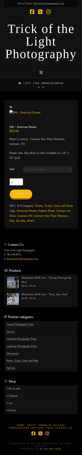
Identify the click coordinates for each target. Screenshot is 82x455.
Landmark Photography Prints (22, 338)
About (31, 425)
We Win (20, 220)
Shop (49, 428)
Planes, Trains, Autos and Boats (54, 205)
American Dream (26, 210)
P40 (11, 220)
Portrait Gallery (51, 425)
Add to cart (20, 193)
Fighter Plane (46, 210)
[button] (41, 72)
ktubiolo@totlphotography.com (48, 3)
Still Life (11, 368)
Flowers (11, 331)
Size (12, 169)
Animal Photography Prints (20, 324)
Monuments (13, 353)
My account (14, 388)
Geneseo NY (25, 215)
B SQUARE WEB (50, 449)
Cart (10, 403)
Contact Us (64, 428)
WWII (30, 220)
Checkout (13, 395)
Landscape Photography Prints (22, 346)
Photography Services (26, 428)
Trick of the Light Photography (41, 41)
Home (21, 425)
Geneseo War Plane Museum (51, 215)
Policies (12, 410)
